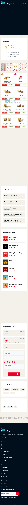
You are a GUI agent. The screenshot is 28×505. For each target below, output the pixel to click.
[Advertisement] (14, 21)
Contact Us (6, 454)
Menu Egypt (13, 497)
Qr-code (5, 477)
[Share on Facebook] (4, 407)
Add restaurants (7, 467)
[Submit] (17, 493)
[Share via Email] (11, 407)
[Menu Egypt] (7, 3)
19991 (11, 45)
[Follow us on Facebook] (2, 438)
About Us (5, 445)
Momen (11, 276)
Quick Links (3, 441)
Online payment (7, 480)
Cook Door (12, 237)
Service (2, 464)
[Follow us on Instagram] (5, 438)
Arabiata (12, 268)
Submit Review (13, 374)
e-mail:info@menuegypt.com (8, 489)
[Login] (23, 3)
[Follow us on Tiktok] (8, 438)
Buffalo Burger (13, 245)
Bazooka (12, 260)
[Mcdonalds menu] (3, 67)
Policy (4, 460)
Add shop (5, 470)
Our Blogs (5, 448)
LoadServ (19, 504)
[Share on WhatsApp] (15, 407)
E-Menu (5, 473)
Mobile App (6, 451)
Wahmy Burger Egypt (15, 253)
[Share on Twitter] (8, 407)
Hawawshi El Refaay (15, 284)
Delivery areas (13, 56)
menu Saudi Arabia (7, 457)
